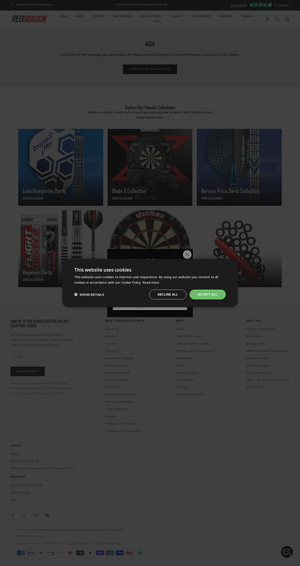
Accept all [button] (207, 294)
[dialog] (150, 283)
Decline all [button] (168, 294)
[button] (89, 294)
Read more (150, 282)
